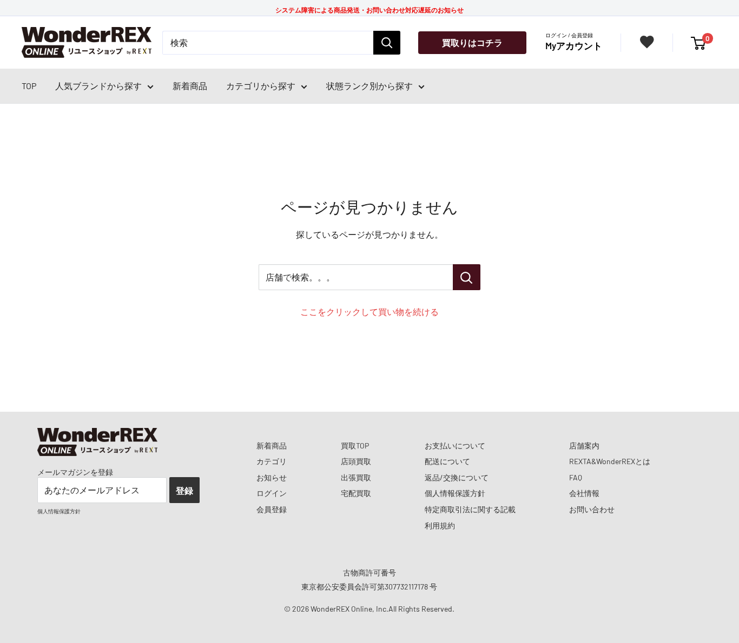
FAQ (575, 477)
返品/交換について (457, 477)
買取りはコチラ (472, 42)
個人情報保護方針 (455, 493)
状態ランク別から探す (369, 86)
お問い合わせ (592, 509)
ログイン (271, 493)
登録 (184, 490)
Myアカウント (573, 45)
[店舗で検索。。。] (466, 277)
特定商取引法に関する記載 (470, 509)
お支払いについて (455, 445)
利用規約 (440, 525)
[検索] (386, 43)
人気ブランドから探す (98, 86)
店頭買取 (356, 461)
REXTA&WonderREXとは (609, 461)
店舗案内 (584, 445)
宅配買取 (356, 493)
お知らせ (271, 477)
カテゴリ (271, 461)
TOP (29, 86)
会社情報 (584, 493)
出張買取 (356, 477)
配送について (447, 461)
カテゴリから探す (260, 86)
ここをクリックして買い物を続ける (369, 311)
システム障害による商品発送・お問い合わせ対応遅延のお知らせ (369, 10)
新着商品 (190, 86)
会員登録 (271, 509)
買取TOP (355, 445)
